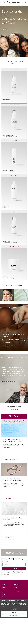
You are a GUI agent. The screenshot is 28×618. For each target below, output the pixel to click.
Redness (8, 537)
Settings (14, 609)
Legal (15, 589)
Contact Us (16, 591)
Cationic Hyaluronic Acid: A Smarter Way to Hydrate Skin (12, 440)
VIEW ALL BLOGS (14, 409)
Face (3, 591)
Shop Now (5, 29)
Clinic (3, 596)
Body (3, 593)
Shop (3, 589)
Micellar (8, 498)
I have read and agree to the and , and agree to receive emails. (12, 572)
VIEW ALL (14, 63)
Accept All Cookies (14, 615)
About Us (4, 587)
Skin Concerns (5, 594)
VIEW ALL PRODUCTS (7, 390)
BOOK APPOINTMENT (7, 346)
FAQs (15, 587)
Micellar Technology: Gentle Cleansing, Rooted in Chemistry (13, 479)
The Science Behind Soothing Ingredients (12, 518)
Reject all (14, 612)
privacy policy (12, 572)
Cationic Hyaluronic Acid (11, 459)
